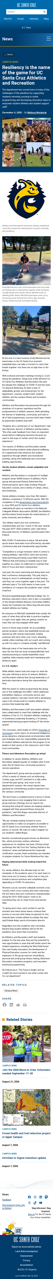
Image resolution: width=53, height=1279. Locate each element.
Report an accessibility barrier (26, 1246)
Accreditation (26, 1265)
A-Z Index (26, 27)
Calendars (33, 19)
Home (10, 54)
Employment (26, 1256)
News (7, 39)
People (20, 19)
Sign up (31, 1214)
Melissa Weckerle (37, 112)
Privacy (26, 1260)
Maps (46, 19)
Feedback (6, 1199)
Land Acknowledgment (26, 1251)
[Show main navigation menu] (48, 38)
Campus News (11, 991)
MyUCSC (8, 19)
